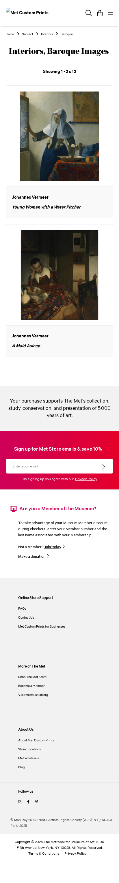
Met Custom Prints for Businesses (41, 626)
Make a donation (31, 556)
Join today (52, 547)
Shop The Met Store (32, 677)
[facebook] (28, 802)
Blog (21, 767)
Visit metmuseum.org (33, 695)
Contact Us (26, 617)
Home (10, 34)
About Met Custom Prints (36, 740)
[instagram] (19, 802)
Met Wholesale (28, 758)
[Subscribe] (104, 467)
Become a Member (31, 686)
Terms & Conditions (43, 853)
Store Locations (29, 749)
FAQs (22, 608)
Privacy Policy (86, 479)
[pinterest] (36, 802)
